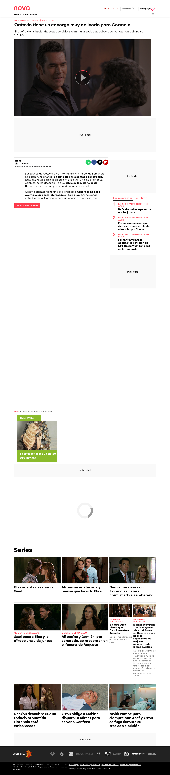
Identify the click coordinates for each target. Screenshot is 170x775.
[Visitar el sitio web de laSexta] (62, 754)
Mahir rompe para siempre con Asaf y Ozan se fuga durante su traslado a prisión (131, 720)
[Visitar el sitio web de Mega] (90, 754)
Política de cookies (109, 765)
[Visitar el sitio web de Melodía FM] (126, 754)
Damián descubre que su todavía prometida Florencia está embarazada (35, 720)
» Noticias (47, 411)
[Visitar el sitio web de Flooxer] (152, 754)
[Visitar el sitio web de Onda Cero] (108, 754)
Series (17, 14)
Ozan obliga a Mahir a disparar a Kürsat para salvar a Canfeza (81, 718)
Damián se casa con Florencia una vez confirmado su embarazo (131, 591)
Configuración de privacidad (82, 769)
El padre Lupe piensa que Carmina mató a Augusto (119, 628)
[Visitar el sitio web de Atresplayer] (139, 754)
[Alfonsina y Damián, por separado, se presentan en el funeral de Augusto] (85, 617)
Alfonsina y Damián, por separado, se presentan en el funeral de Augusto (85, 641)
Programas (30, 14)
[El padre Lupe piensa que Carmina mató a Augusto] (120, 610)
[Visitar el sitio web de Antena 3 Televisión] (52, 754)
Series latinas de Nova (27, 205)
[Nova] (30, 8)
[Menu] (153, 14)
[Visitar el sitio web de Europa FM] (117, 754)
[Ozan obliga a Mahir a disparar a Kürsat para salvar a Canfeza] (85, 697)
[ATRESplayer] (147, 9)
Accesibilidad (103, 769)
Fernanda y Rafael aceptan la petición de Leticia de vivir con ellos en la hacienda (134, 244)
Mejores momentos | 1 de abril (133, 205)
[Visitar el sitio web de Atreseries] (99, 754)
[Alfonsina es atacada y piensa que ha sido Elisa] (85, 570)
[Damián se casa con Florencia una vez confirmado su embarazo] (132, 570)
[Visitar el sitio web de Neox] (71, 754)
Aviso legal (73, 765)
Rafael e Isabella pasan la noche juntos (134, 211)
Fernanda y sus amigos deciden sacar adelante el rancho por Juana (134, 226)
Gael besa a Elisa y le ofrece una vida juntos (33, 639)
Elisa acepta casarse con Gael (35, 589)
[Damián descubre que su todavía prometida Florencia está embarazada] (37, 697)
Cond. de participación (130, 765)
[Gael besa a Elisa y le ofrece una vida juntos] (37, 617)
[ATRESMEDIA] (22, 754)
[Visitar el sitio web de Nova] (80, 754)
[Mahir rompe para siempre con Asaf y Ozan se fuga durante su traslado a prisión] (132, 697)
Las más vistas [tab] (123, 198)
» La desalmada (35, 411)
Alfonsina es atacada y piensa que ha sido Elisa (82, 589)
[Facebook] (16, 163)
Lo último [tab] (141, 198)
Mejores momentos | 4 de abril (133, 219)
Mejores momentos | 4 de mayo (133, 235)
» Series (23, 411)
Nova (16, 411)
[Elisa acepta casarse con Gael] (37, 570)
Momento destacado (26, 633)
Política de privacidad (90, 765)
